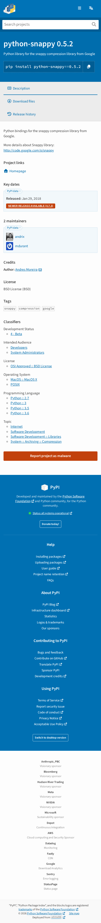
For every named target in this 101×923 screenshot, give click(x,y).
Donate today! (50, 524)
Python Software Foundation (57, 909)
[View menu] (79, 8)
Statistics (50, 616)
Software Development (28, 431)
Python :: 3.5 (20, 408)
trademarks (25, 909)
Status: (51, 513)
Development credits (49, 676)
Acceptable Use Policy (48, 724)
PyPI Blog (49, 604)
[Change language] (91, 8)
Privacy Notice (48, 718)
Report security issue (50, 706)
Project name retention (48, 574)
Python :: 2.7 (20, 398)
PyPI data (12, 191)
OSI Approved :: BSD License (31, 366)
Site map (74, 913)
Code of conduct (49, 712)
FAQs (50, 580)
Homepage (17, 171)
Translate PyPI (48, 664)
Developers (19, 347)
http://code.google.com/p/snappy (29, 150)
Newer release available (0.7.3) (30, 206)
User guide (49, 568)
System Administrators (27, 352)
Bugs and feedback (50, 652)
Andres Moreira (26, 269)
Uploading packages (48, 562)
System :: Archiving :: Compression (36, 441)
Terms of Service (49, 700)
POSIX (15, 384)
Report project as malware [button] (50, 455)
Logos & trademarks (50, 622)
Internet (17, 426)
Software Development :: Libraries (36, 436)
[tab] (50, 88)
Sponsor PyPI (50, 670)
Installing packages (49, 556)
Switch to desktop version (50, 738)
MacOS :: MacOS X (24, 379)
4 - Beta (16, 333)
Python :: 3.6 (20, 413)
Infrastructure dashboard (49, 610)
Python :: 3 (18, 403)
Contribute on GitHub (49, 658)
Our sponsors (50, 628)
